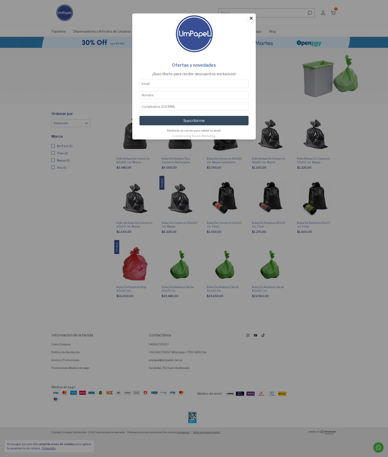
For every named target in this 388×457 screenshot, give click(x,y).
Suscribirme (194, 120)
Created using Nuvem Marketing (194, 136)
